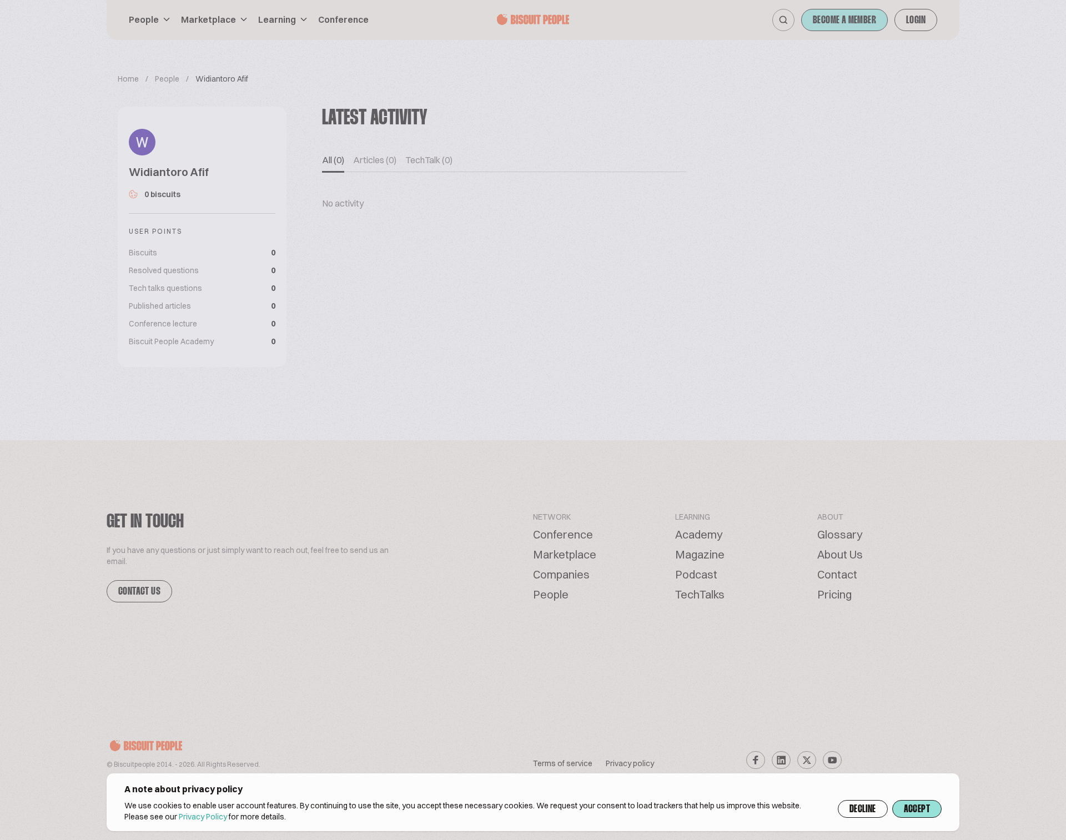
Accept (917, 809)
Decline (862, 809)
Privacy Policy (203, 817)
